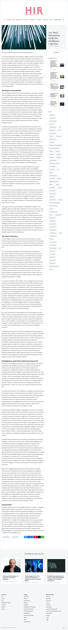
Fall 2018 (59, 157)
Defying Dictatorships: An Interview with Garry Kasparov (10, 577)
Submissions (49, 607)
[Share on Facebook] (28, 537)
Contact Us (48, 600)
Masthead (48, 598)
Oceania (39, 19)
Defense (51, 136)
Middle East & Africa (22, 19)
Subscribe (57, 19)
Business (26, 598)
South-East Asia (53, 211)
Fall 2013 (52, 154)
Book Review (52, 130)
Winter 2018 (52, 260)
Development (53, 139)
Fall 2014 (59, 154)
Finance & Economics (54, 163)
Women (51, 269)
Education (52, 142)
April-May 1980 (53, 121)
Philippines (52, 196)
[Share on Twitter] (25, 537)
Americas (32, 19)
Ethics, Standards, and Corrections (53, 611)
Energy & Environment (54, 148)
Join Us (47, 602)
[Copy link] (42, 537)
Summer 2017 (53, 227)
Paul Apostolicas (14, 581)
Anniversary (52, 118)
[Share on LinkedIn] (32, 537)
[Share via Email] (39, 537)
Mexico (59, 178)
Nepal (57, 184)
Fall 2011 (58, 151)
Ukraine (51, 239)
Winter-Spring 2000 (54, 266)
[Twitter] (63, 628)
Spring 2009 (58, 215)
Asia (13, 19)
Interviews (52, 169)
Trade (60, 233)
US (4, 19)
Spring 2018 (52, 221)
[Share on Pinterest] (35, 537)
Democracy (59, 136)
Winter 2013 (52, 251)
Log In (51, 19)
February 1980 (53, 160)
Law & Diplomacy (53, 175)
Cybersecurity (6, 537)
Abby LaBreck (35, 582)
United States (53, 245)
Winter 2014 (52, 254)
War (60, 248)
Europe (9, 19)
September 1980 (53, 205)
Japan (51, 172)
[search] (63, 20)
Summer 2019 (53, 230)
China (59, 130)
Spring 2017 (52, 218)
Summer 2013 (15, 537)
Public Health (52, 199)
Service (51, 208)
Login (47, 619)
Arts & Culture (53, 127)
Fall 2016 (52, 157)
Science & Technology (54, 202)
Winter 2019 (52, 263)
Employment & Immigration (56, 145)
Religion (60, 199)
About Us (48, 596)
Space (51, 215)
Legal (47, 617)
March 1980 (52, 178)
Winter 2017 (52, 257)
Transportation (53, 236)
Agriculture (52, 115)
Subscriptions (49, 613)
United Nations (53, 242)
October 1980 (53, 190)
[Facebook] (65, 628)
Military (51, 184)
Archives (45, 19)
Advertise (48, 604)
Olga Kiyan (56, 582)
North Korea (52, 187)
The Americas (53, 233)
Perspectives (52, 193)
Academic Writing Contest (52, 609)
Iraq (58, 169)
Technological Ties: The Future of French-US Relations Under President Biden (33, 578)
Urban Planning (53, 248)
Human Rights (53, 166)
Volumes (48, 615)
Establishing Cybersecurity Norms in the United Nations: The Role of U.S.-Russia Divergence (56, 578)
